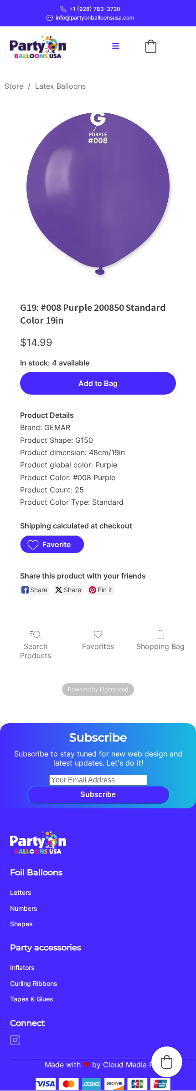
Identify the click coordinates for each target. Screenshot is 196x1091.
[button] (150, 46)
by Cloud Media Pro (126, 1064)
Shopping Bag (160, 646)
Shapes (21, 924)
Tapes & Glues (31, 999)
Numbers (23, 908)
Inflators (22, 967)
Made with (63, 1064)
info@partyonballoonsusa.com (95, 17)
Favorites (98, 646)
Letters (20, 892)
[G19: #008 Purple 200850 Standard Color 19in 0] (98, 194)
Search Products (35, 651)
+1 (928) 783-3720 (94, 8)
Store (14, 86)
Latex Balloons (60, 86)
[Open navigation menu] (115, 47)
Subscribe (98, 794)
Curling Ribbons (33, 983)
